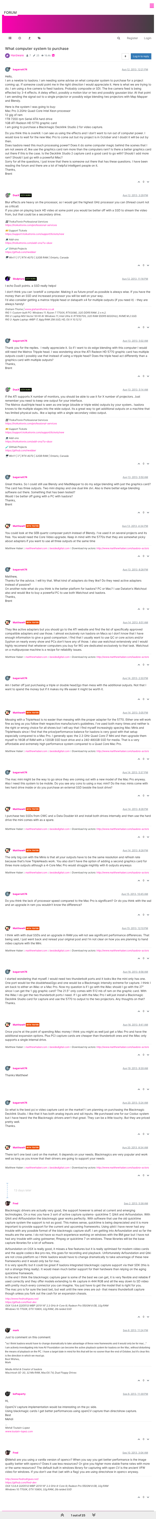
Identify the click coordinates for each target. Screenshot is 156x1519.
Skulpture (18, 278)
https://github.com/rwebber (20, 252)
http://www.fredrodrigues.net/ (22, 1298)
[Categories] (10, 38)
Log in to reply (141, 56)
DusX (16, 195)
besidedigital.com (59, 548)
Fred (15, 1203)
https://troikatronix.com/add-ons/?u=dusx (28, 242)
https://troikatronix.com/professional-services (31, 225)
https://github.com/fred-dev (21, 1302)
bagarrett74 (20, 69)
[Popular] (29, 38)
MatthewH (19, 525)
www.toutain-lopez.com (19, 1431)
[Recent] (20, 38)
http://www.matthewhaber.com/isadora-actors (122, 548)
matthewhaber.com (36, 548)
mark (16, 1330)
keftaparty (19, 1393)
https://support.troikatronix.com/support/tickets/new (34, 233)
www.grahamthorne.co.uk (39, 309)
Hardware (17, 55)
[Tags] (39, 38)
